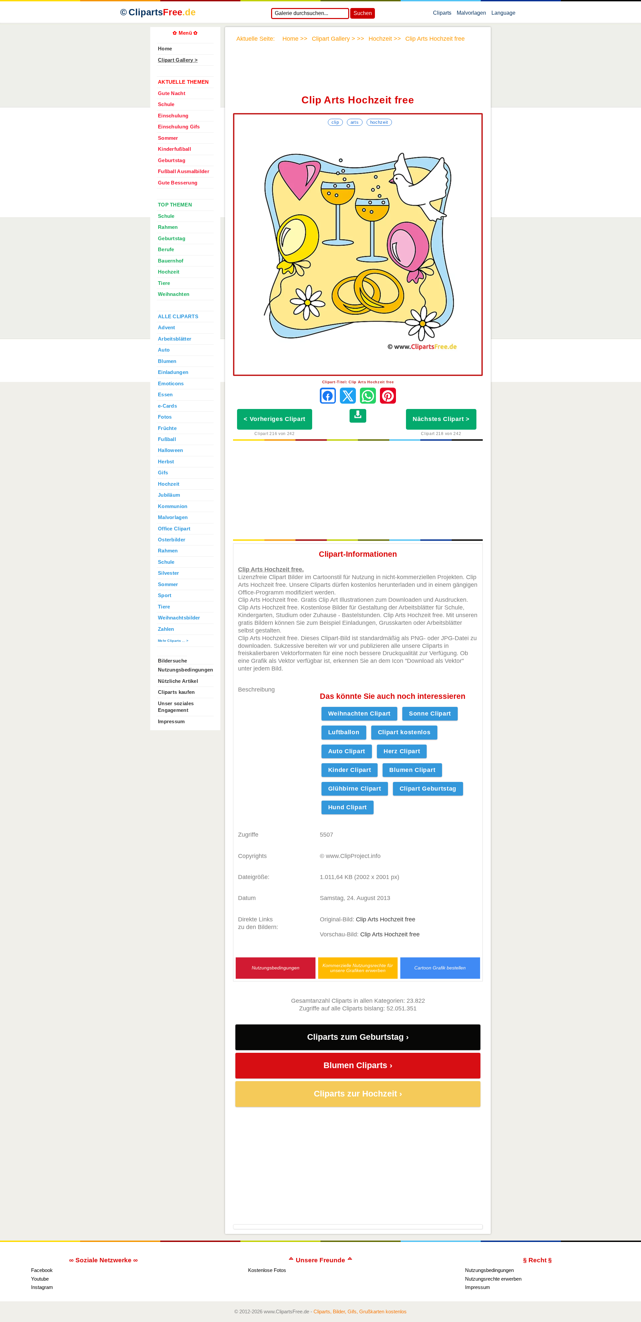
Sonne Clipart (430, 713)
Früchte (167, 428)
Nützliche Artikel (178, 681)
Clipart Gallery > (178, 60)
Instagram (42, 1287)
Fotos (165, 417)
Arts (355, 122)
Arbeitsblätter (174, 339)
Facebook (42, 1270)
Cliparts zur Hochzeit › (358, 1093)
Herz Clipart (402, 751)
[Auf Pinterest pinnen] (388, 396)
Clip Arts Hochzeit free (385, 919)
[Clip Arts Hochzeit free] (357, 251)
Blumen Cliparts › (358, 1065)
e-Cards (167, 406)
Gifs (163, 472)
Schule (166, 104)
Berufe (166, 249)
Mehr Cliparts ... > (173, 640)
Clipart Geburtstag (428, 788)
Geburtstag (171, 160)
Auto (164, 350)
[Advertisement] (357, 73)
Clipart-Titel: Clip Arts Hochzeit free (358, 382)
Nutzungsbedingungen (275, 967)
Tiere (164, 283)
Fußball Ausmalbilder (183, 171)
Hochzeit (379, 122)
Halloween (170, 450)
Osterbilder (171, 539)
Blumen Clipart (412, 770)
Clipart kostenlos (404, 732)
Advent (166, 327)
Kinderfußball (174, 149)
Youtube (40, 1279)
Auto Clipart (346, 751)
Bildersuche (172, 661)
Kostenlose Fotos (267, 1270)
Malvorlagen (471, 14)
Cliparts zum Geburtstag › (358, 1036)
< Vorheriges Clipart (274, 419)
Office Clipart (174, 528)
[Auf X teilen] (348, 396)
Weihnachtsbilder (179, 617)
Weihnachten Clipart (359, 713)
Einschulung (173, 115)
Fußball (167, 439)
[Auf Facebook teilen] (328, 396)
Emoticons (171, 383)
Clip (335, 122)
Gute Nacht (171, 93)
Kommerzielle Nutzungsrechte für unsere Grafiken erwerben (358, 968)
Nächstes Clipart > (441, 419)
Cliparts (162, 12)
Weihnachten (173, 294)
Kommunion (173, 506)
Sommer (168, 138)
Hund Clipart (347, 807)
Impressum (171, 721)
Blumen (167, 361)
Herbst (166, 461)
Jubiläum (169, 495)
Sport (164, 595)
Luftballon (344, 732)
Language (503, 14)
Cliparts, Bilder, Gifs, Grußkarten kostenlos (360, 1311)
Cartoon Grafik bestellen (440, 967)
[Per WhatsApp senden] (368, 396)
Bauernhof (171, 261)
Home (165, 48)
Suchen (363, 13)
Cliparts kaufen (176, 692)
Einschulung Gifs (179, 126)
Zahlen (166, 629)
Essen (165, 394)
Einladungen (173, 372)
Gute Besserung (177, 182)
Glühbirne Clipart (354, 788)
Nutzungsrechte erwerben (493, 1279)
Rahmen (168, 227)
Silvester (168, 573)
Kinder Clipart (349, 770)
